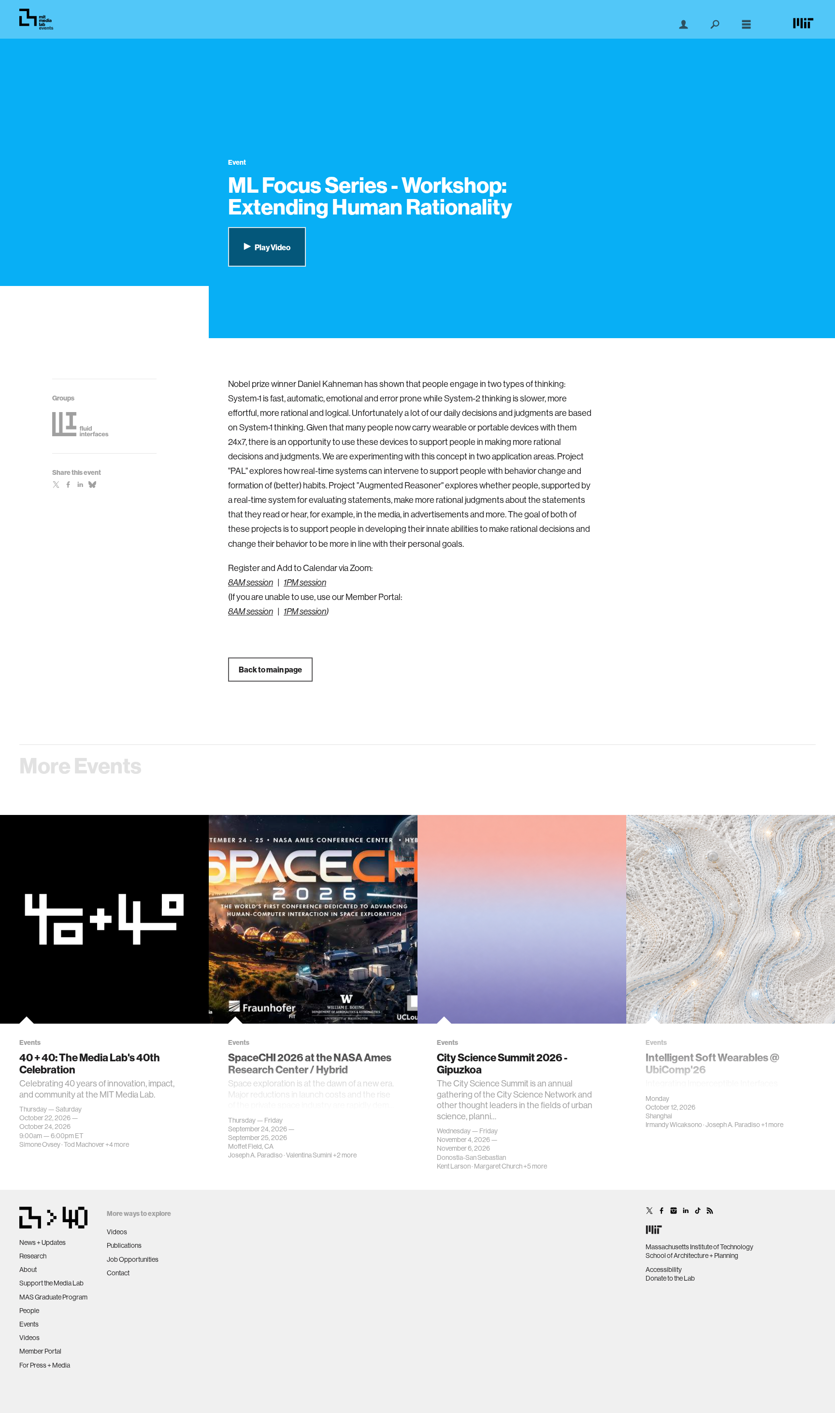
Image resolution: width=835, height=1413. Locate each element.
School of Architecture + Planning (692, 1255)
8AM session (250, 582)
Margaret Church (498, 1166)
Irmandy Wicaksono (674, 1124)
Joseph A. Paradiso (255, 1155)
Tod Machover (84, 1144)
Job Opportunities (132, 1259)
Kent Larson (454, 1166)
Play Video (272, 247)
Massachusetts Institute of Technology (699, 1246)
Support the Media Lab (51, 1283)
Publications (124, 1245)
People (29, 1310)
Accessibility (664, 1269)
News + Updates (42, 1242)
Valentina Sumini (309, 1155)
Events (29, 1324)
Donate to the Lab (670, 1278)
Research (32, 1256)
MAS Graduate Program (53, 1297)
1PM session (305, 582)
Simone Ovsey (39, 1144)
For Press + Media (44, 1365)
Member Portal (40, 1351)
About (28, 1269)
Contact (118, 1273)
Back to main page (270, 669)
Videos (29, 1337)
